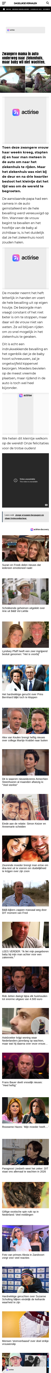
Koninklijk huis (36, 9)
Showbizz (46, 9)
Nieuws (8, 9)
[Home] (3, 9)
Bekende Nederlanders (20, 9)
